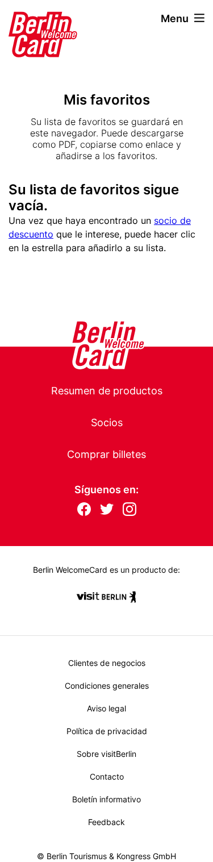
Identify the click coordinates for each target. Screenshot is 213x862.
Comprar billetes (106, 454)
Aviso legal (106, 708)
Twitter (107, 509)
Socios (107, 422)
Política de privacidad (106, 731)
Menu (175, 18)
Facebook (84, 509)
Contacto (107, 776)
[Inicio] (28, 18)
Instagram (129, 509)
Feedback (106, 822)
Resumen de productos (106, 391)
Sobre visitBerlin (106, 754)
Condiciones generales (107, 685)
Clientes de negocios (106, 663)
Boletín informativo (106, 799)
